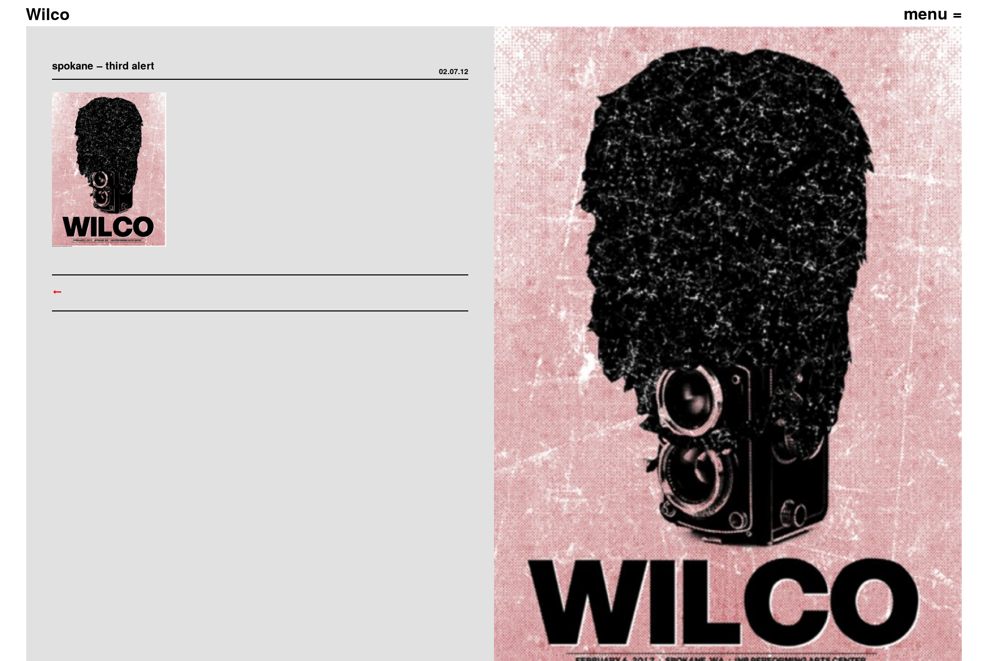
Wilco (48, 13)
